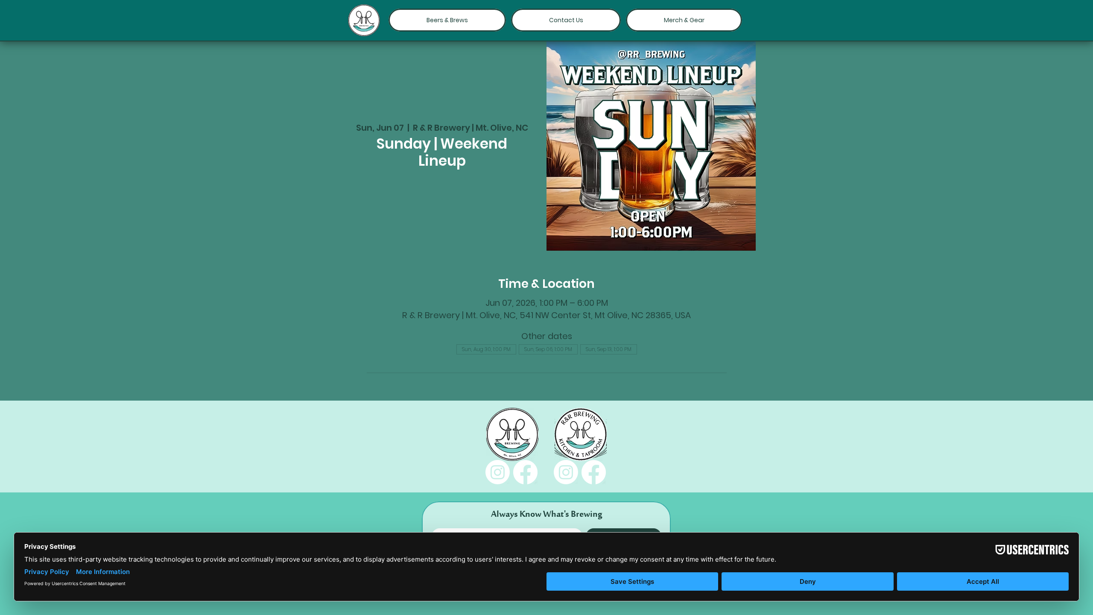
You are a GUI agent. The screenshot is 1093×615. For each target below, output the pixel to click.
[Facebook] (525, 472)
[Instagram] (497, 472)
